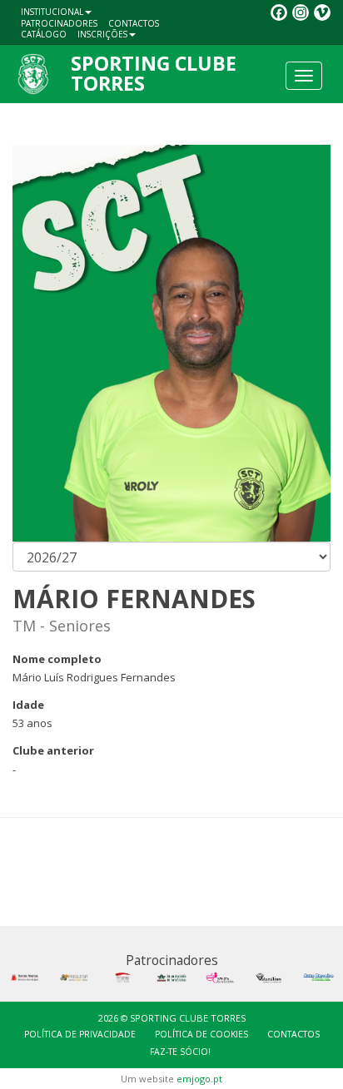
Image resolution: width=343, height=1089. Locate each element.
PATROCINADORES (59, 23)
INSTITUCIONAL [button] (52, 11)
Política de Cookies (201, 1034)
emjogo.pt (199, 1078)
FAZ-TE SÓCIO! (180, 1051)
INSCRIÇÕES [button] (102, 34)
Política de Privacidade (80, 1034)
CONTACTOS (133, 23)
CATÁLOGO (44, 34)
